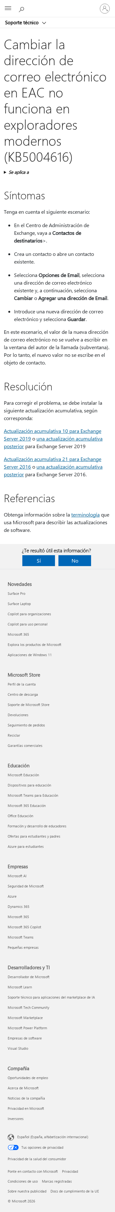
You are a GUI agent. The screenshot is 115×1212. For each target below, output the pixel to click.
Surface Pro (16, 593)
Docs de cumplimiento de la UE (74, 1191)
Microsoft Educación (23, 774)
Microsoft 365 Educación (27, 805)
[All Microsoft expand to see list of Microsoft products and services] (8, 8)
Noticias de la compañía (26, 1098)
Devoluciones (18, 714)
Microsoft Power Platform (27, 1027)
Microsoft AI (17, 875)
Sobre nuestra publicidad (27, 1191)
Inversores (16, 1118)
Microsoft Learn (20, 987)
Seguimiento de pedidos (26, 725)
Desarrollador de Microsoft (29, 976)
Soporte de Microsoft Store (29, 704)
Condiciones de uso (23, 1181)
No (75, 560)
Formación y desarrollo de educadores (37, 826)
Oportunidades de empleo (28, 1077)
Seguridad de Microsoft (26, 886)
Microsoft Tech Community (28, 1007)
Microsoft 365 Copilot (24, 926)
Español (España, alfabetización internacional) (52, 1136)
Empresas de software (25, 1038)
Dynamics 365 (18, 906)
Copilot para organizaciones (29, 613)
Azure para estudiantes (26, 846)
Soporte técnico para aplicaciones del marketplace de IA (51, 997)
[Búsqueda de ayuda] (22, 8)
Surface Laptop (19, 603)
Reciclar (14, 735)
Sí (39, 560)
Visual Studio (18, 1048)
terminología (85, 514)
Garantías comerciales (25, 745)
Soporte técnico (22, 22)
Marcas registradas (57, 1181)
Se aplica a (19, 172)
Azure (12, 896)
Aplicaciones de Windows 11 (30, 654)
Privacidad (70, 1171)
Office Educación (20, 815)
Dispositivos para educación (29, 785)
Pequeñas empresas (23, 947)
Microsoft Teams (21, 937)
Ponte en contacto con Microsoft (33, 1171)
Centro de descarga (23, 694)
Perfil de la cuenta (22, 684)
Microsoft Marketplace (25, 1017)
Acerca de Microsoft (23, 1087)
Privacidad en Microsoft (26, 1108)
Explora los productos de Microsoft (34, 644)
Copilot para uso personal (28, 624)
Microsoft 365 (18, 634)
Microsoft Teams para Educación (33, 795)
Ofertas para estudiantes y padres (34, 836)
